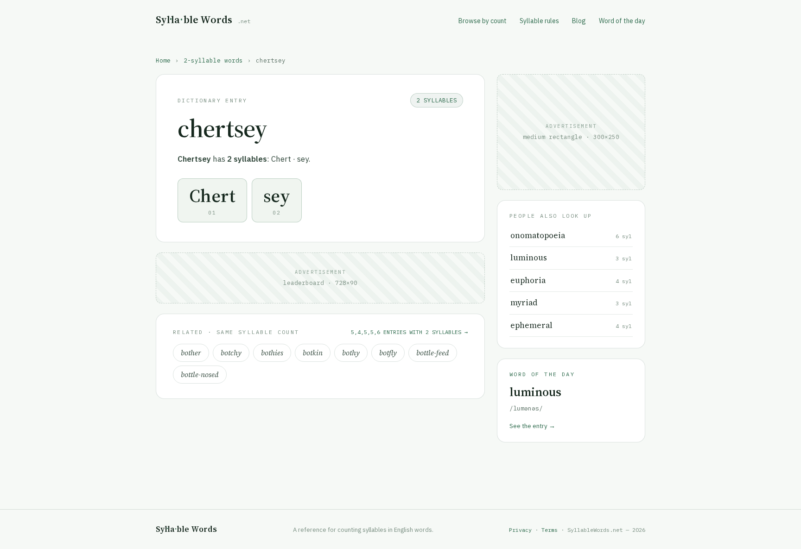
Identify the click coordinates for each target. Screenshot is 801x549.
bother (191, 353)
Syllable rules (539, 21)
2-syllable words (213, 60)
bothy (351, 353)
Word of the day (622, 21)
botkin (313, 353)
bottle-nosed (200, 374)
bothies (272, 353)
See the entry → (532, 426)
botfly (388, 353)
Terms (549, 529)
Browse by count (482, 21)
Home (163, 60)
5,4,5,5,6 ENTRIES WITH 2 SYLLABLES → (409, 331)
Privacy (520, 529)
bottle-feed (432, 353)
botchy (231, 353)
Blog (579, 21)
